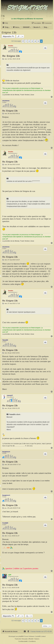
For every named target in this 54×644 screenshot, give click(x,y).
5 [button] (38, 41)
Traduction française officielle (24, 639)
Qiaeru (37, 639)
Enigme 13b (9, 32)
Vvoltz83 (5, 523)
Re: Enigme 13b (11, 56)
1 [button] (26, 41)
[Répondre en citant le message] (45, 48)
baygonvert (6, 451)
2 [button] (29, 41)
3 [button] (32, 41)
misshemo (5, 100)
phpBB (20, 636)
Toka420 (5, 340)
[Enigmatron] (27, 8)
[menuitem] (5, 23)
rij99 (9, 574)
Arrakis (10, 45)
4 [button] (35, 41)
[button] (23, 41)
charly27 (10, 395)
